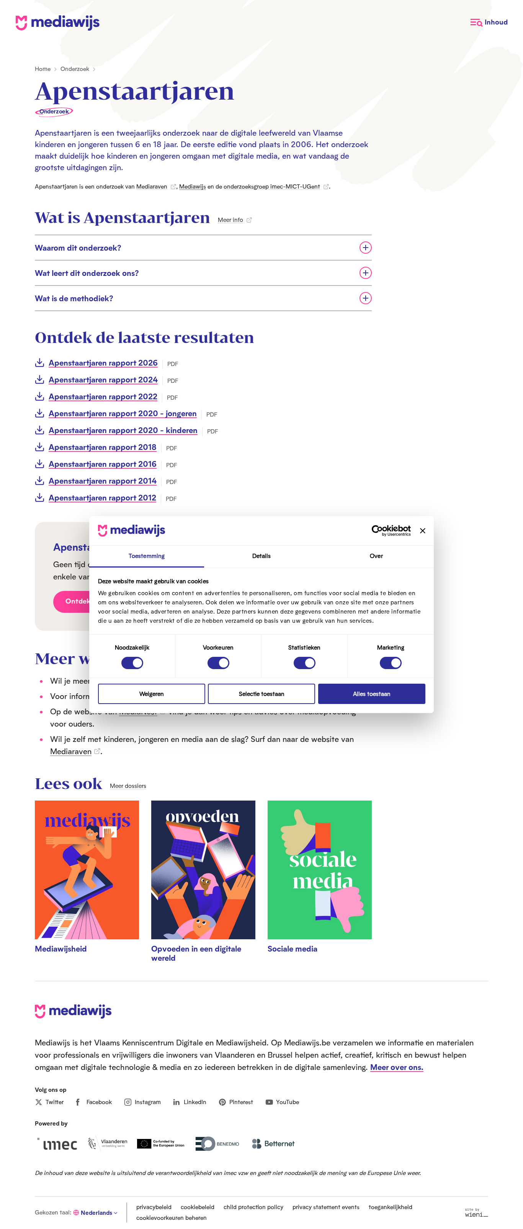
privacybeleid (154, 1207)
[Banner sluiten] (422, 530)
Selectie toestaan (261, 693)
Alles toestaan (372, 693)
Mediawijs (192, 186)
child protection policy (253, 1207)
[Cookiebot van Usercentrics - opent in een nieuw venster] (377, 531)
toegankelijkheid (390, 1207)
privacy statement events (326, 1207)
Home (43, 68)
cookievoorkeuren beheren (171, 1217)
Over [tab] (376, 556)
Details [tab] (261, 556)
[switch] (218, 663)
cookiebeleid (197, 1207)
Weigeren (151, 693)
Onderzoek (74, 68)
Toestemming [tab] (147, 556)
